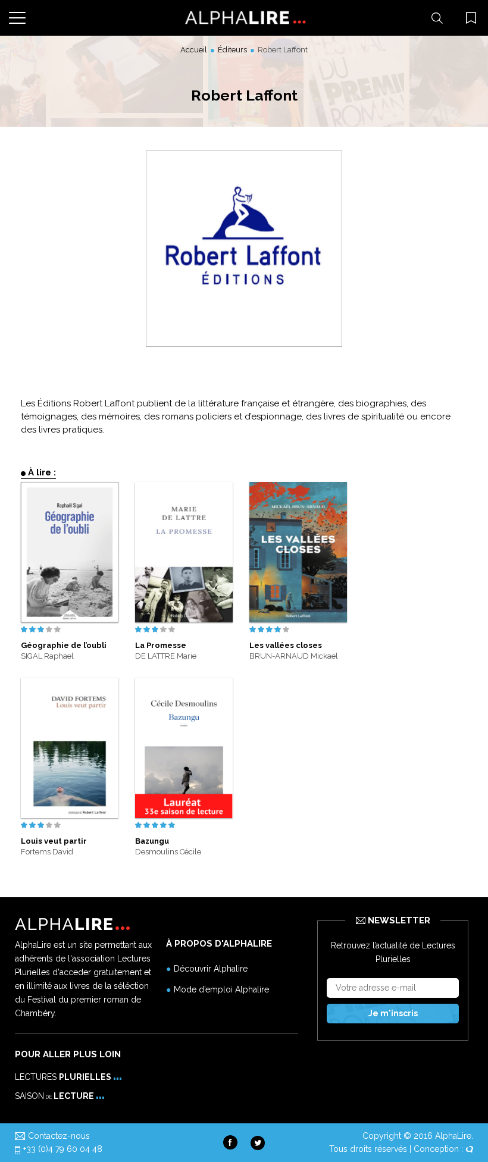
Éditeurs (232, 49)
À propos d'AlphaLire (219, 943)
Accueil (193, 49)
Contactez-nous (59, 1136)
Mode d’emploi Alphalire (221, 989)
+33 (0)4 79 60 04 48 (62, 1149)
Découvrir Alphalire (211, 968)
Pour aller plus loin (68, 1054)
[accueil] (244, 18)
